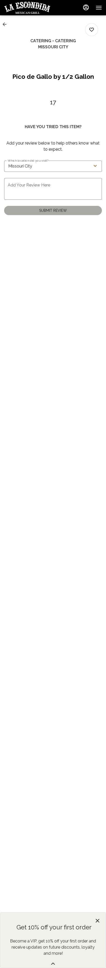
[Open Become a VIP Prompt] (53, 964)
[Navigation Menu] (98, 7)
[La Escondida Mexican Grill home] (27, 7)
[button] (6, 24)
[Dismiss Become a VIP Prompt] (97, 921)
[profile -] (86, 7)
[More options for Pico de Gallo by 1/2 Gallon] (91, 30)
